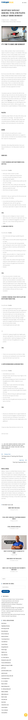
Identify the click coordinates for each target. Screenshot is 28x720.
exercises (15, 444)
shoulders (8, 445)
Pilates (23, 444)
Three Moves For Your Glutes (14, 558)
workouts (7, 448)
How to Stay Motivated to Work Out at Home (14, 552)
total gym (17, 446)
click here (10, 100)
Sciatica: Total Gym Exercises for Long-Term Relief (11, 609)
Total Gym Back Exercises (14, 526)
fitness (19, 444)
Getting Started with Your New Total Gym (9, 602)
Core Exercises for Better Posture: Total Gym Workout (12, 599)
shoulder (3, 445)
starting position (15, 445)
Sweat (22, 445)
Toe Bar (10, 170)
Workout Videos (13, 21)
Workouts (19, 21)
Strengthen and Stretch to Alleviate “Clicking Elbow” (11, 604)
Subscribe (6, 591)
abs (5, 444)
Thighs (6, 446)
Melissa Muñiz (14, 20)
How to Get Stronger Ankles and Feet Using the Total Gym (13, 614)
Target (3, 446)
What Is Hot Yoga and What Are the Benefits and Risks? (14, 568)
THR (9, 446)
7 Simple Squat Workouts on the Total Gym (10, 600)
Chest (7, 444)
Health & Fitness (6, 21)
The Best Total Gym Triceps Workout (8, 616)
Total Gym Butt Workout (6, 606)
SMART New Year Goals (14, 508)
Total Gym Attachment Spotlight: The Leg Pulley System (12, 607)
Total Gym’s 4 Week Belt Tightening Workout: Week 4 (14, 518)
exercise (11, 444)
